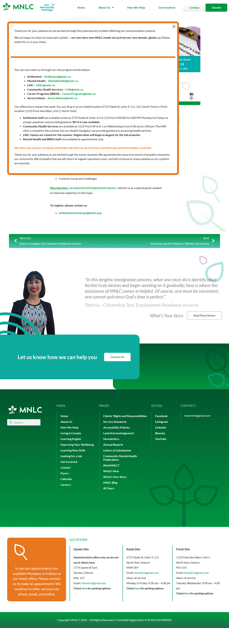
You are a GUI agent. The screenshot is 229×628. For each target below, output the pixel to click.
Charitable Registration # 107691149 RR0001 (143, 620)
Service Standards (114, 421)
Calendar (66, 479)
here (84, 588)
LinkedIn (160, 427)
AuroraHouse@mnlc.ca (62, 98)
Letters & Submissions (117, 450)
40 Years (108, 488)
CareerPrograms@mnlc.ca (79, 93)
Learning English (70, 438)
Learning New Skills (72, 450)
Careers (65, 484)
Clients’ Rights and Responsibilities (125, 416)
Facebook (161, 416)
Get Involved (167, 7)
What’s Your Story (115, 476)
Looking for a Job (71, 456)
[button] (174, 26)
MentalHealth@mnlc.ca (63, 80)
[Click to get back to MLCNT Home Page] (25, 410)
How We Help (136, 7)
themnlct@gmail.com (197, 415)
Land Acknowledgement (118, 433)
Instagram (161, 421)
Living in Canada (70, 433)
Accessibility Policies (116, 427)
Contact (65, 467)
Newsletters (111, 438)
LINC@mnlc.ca (45, 85)
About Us (104, 7)
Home (81, 7)
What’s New (111, 471)
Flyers (64, 473)
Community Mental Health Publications (120, 457)
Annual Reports (113, 444)
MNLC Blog (110, 482)
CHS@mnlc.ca (74, 89)
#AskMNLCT (111, 465)
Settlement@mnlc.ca (57, 76)
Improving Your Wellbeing (77, 444)
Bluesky (160, 433)
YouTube (160, 438)
